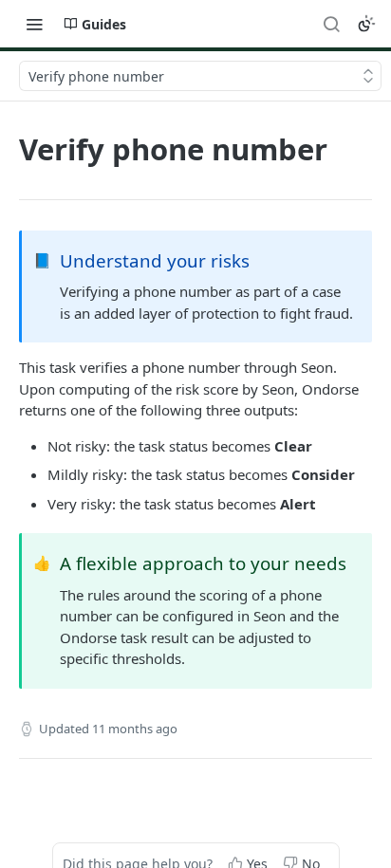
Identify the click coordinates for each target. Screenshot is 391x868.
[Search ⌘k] (331, 24)
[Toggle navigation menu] (34, 24)
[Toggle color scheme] (366, 24)
